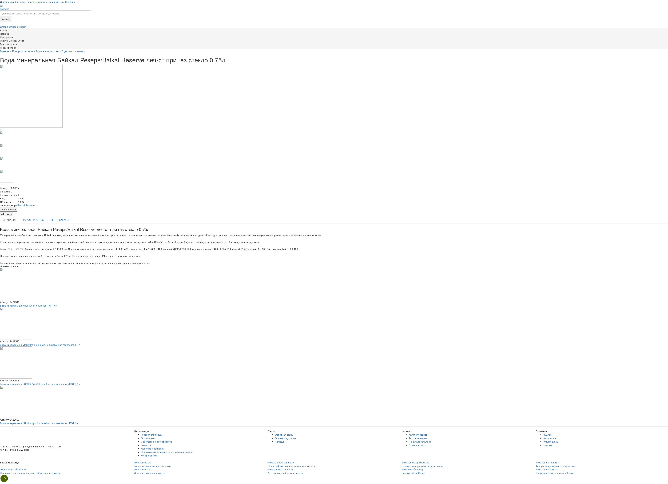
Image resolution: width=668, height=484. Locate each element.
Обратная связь (284, 434)
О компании (7, 1)
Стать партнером (10, 26)
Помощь (70, 1)
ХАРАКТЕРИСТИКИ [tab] (33, 220)
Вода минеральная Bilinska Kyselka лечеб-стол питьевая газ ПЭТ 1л (39, 423)
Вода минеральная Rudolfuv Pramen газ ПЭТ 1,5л (28, 305)
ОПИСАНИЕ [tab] (10, 220)
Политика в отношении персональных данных (167, 452)
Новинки (547, 445)
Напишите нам (56, 1)
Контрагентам (149, 455)
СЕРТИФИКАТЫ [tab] (59, 220)
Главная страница (151, 434)
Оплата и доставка (36, 1)
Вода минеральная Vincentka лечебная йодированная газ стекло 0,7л (40, 344)
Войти (23, 26)
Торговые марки (418, 438)
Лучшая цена (550, 441)
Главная (4, 51)
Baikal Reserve (26, 205)
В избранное (8, 209)
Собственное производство (156, 441)
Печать (8, 214)
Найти (5, 19)
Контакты (19, 1)
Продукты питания (22, 51)
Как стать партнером (153, 448)
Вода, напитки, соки (47, 51)
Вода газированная (72, 51)
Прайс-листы (416, 445)
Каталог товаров (418, 434)
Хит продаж (549, 438)
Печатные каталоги (420, 441)
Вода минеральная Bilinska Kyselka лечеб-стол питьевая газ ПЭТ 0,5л (40, 384)
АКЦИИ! (547, 434)
